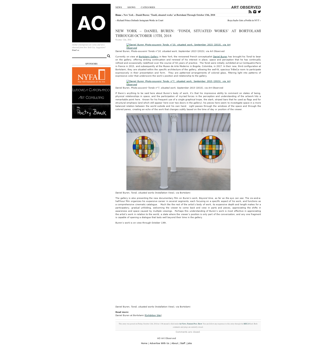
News (118, 7)
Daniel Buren (220, 56)
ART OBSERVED (246, 7)
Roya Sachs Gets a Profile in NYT (243, 20)
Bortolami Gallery (148, 56)
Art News (182, 323)
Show (200, 323)
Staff (182, 343)
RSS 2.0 (247, 323)
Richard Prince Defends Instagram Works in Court (140, 20)
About (175, 343)
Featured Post (192, 323)
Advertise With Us (159, 343)
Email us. (76, 50)
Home (118, 15)
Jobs (190, 343)
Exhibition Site (153, 315)
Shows (131, 7)
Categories (148, 7)
